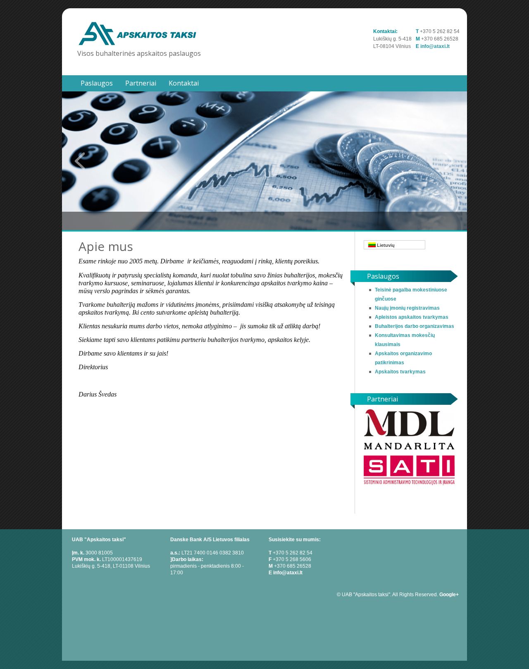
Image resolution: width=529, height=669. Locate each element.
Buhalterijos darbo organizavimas (414, 326)
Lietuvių (385, 245)
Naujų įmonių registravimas (407, 308)
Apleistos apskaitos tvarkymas (411, 317)
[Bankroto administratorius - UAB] (409, 448)
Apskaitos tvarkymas (400, 372)
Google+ (449, 594)
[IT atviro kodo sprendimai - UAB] (409, 484)
